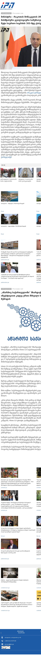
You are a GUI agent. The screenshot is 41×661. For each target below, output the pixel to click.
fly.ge (2, 211)
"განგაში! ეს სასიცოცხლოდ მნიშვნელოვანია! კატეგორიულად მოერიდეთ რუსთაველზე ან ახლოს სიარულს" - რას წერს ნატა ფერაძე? (17, 276)
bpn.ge (3, 536)
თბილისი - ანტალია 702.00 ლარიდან (12, 203)
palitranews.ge (5, 558)
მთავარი (20, 631)
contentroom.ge (5, 587)
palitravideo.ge (5, 259)
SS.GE (3, 165)
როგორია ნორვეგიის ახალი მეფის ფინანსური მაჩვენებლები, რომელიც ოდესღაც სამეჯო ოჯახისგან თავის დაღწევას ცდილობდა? (18, 530)
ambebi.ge (4, 487)
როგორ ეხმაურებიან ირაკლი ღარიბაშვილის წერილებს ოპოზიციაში (15, 551)
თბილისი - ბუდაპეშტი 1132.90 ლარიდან (13, 226)
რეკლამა (21, 633)
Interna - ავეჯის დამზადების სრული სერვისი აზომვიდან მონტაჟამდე (14, 581)
